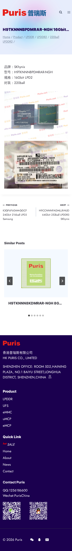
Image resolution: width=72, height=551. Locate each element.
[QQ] (39, 539)
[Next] (62, 281)
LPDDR (8, 399)
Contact (8, 471)
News (7, 464)
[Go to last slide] (10, 281)
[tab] (29, 315)
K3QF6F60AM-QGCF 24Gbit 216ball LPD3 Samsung (15, 212)
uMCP (7, 418)
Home (7, 451)
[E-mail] (47, 539)
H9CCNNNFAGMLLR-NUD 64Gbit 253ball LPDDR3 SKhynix (54, 212)
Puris (18, 539)
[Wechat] (31, 539)
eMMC (7, 412)
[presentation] (36, 273)
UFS (5, 405)
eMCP (7, 425)
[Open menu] (69, 12)
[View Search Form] (60, 12)
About (7, 457)
